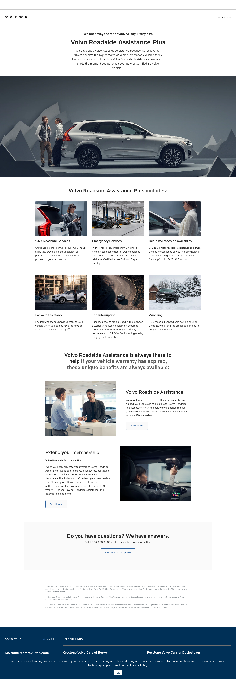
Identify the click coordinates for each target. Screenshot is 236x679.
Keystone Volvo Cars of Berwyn (86, 652)
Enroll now (56, 504)
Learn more (137, 425)
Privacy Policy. (139, 665)
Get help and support (118, 552)
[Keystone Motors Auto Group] (18, 16)
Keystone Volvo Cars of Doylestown (173, 652)
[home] (219, 17)
